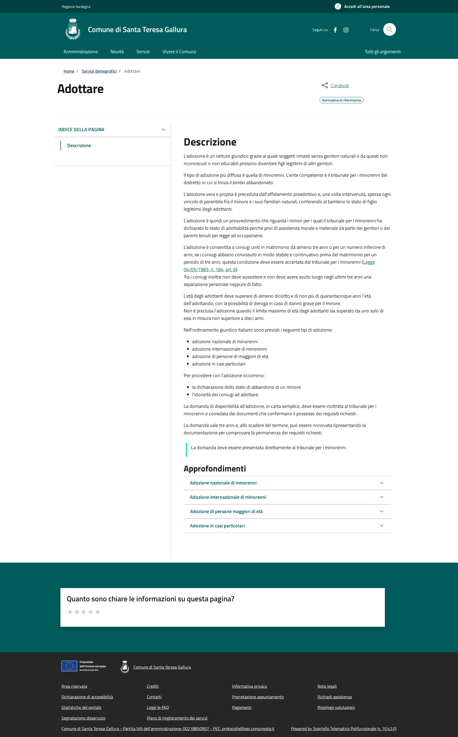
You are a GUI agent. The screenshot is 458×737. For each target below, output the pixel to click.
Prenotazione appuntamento (258, 697)
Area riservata (74, 686)
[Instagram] (343, 29)
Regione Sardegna (76, 6)
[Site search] (389, 29)
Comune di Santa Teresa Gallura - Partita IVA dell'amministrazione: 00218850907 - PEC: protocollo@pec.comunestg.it (167, 728)
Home (69, 71)
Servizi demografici (99, 71)
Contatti (154, 697)
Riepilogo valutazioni (336, 707)
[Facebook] (333, 29)
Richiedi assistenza (335, 697)
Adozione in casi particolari (217, 525)
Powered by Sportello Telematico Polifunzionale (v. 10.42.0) (344, 728)
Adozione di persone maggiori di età (226, 511)
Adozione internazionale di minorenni (228, 497)
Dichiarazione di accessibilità (87, 697)
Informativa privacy (249, 686)
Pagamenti (242, 707)
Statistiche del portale (81, 707)
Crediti (153, 686)
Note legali (327, 686)
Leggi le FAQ (158, 707)
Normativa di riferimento (341, 99)
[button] (362, 6)
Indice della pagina (81, 129)
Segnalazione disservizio (83, 718)
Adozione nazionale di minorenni (223, 482)
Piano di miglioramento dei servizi (177, 718)
